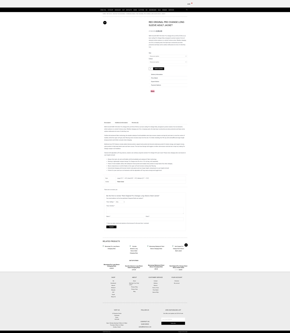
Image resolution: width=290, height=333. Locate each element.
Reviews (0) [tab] (135, 122)
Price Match (154, 78)
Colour (151, 58)
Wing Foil (103, 10)
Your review (110, 206)
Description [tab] (107, 122)
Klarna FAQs (156, 292)
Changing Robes (130, 13)
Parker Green (120, 181)
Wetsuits (129, 10)
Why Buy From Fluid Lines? (134, 284)
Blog (134, 291)
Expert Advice (155, 81)
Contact (155, 280)
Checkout (176, 280)
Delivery (156, 283)
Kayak (135, 10)
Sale (159, 10)
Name (108, 216)
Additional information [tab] (121, 122)
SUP (123, 10)
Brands (164, 10)
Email (147, 216)
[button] (168, 74)
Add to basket (159, 68)
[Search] (185, 9)
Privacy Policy (134, 287)
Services (171, 10)
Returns (155, 285)
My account (177, 283)
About (134, 280)
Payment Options (156, 85)
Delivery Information (157, 74)
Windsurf (118, 10)
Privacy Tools (134, 289)
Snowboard (152, 10)
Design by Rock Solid (182, 331)
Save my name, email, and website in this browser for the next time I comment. (128, 223)
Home (104, 13)
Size (150, 53)
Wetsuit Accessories (119, 13)
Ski (146, 10)
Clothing (141, 10)
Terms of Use (155, 287)
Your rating (110, 202)
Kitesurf (110, 10)
